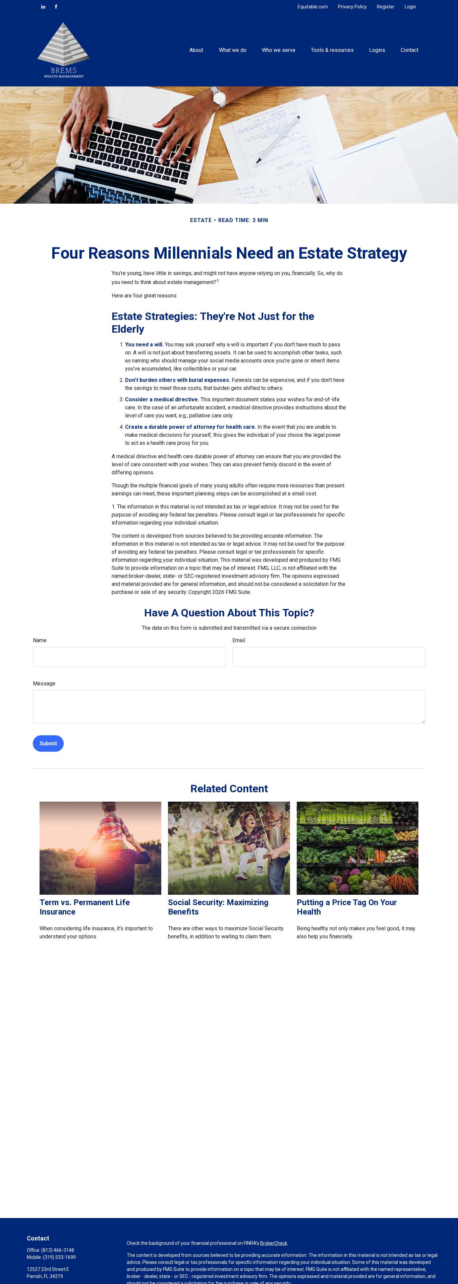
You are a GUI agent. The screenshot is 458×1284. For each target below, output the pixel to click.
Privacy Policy (352, 6)
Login (410, 6)
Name (40, 640)
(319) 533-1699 (59, 1257)
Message (44, 683)
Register (386, 6)
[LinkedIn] (43, 6)
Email (238, 640)
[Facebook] (56, 6)
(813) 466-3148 (57, 1250)
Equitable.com (313, 6)
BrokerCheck (273, 1243)
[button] (196, 50)
